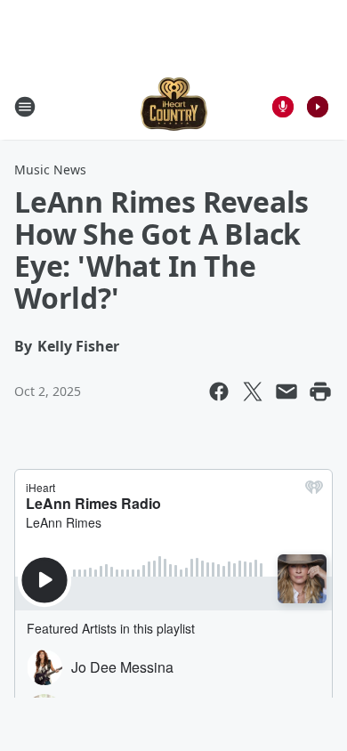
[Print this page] (320, 391)
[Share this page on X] (252, 391)
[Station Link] (174, 106)
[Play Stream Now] (317, 106)
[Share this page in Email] (286, 391)
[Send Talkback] (283, 106)
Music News (50, 169)
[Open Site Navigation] (25, 106)
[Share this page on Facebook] (218, 391)
